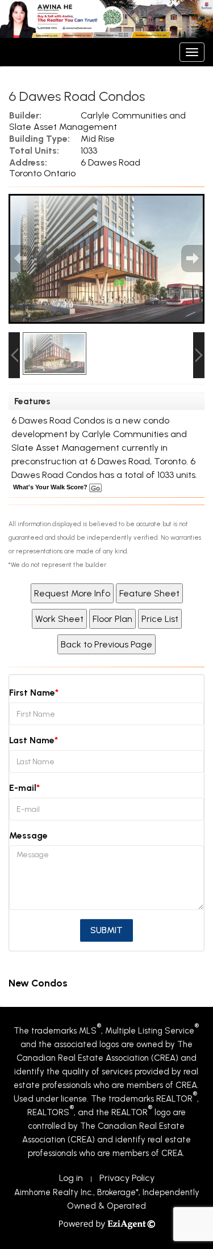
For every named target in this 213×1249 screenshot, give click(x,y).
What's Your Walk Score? (51, 487)
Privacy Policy (126, 1177)
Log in (71, 1177)
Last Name (32, 740)
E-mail (22, 787)
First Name (32, 692)
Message (28, 835)
